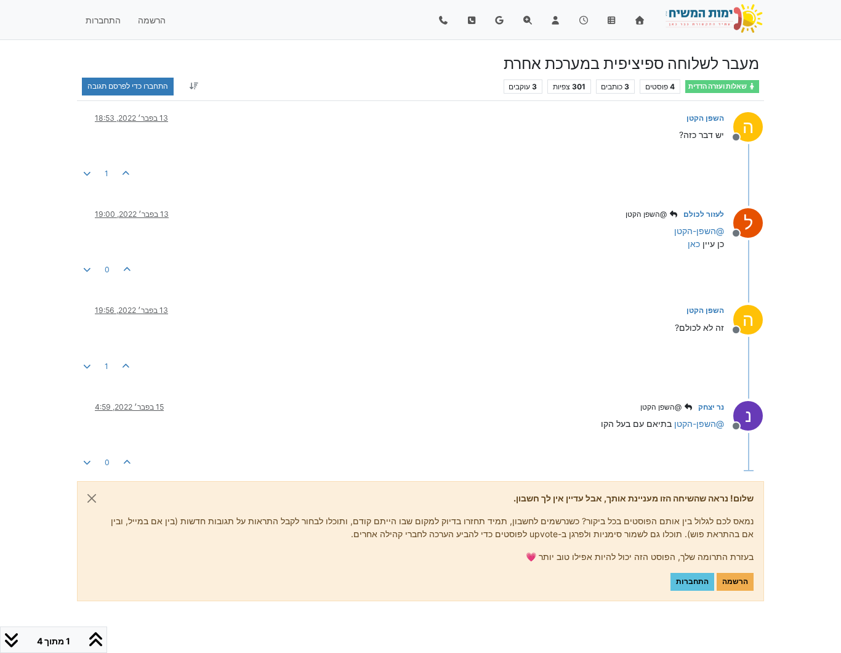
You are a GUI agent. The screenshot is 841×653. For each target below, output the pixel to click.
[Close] (92, 498)
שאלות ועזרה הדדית (718, 87)
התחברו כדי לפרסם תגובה (127, 86)
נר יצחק (711, 407)
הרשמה (735, 581)
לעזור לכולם (703, 214)
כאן (694, 243)
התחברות (692, 581)
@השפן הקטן (647, 214)
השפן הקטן (705, 118)
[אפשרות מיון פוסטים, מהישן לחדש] (193, 86)
